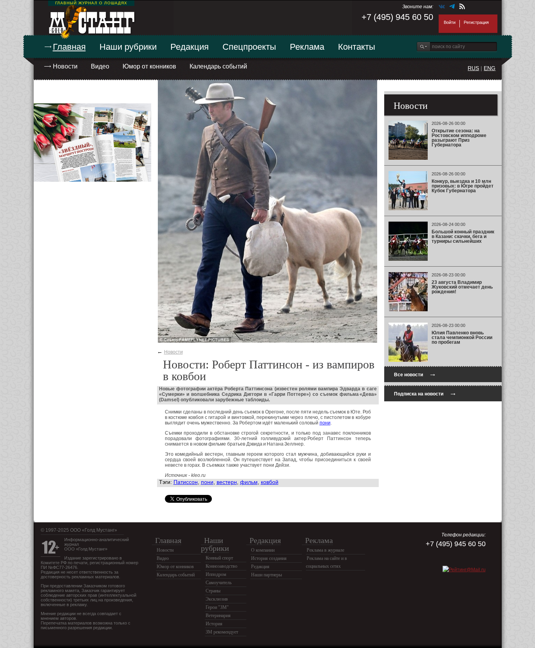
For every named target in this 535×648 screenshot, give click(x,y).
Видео (100, 66)
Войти (449, 22)
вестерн (227, 482)
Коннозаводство (221, 566)
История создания (269, 558)
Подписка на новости (425, 393)
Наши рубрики (128, 47)
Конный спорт (219, 558)
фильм (249, 482)
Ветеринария (218, 615)
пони (325, 423)
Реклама (307, 47)
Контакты (356, 47)
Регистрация (476, 22)
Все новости (415, 374)
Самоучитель (218, 582)
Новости (65, 66)
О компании (263, 550)
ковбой (269, 482)
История (214, 623)
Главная (69, 47)
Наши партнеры (266, 575)
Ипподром (216, 574)
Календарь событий (218, 66)
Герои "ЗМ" (217, 607)
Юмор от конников (149, 66)
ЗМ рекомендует (222, 632)
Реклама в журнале (325, 550)
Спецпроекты (249, 47)
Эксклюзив (217, 599)
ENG (489, 68)
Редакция (189, 47)
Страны (213, 591)
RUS (473, 68)
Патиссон (186, 482)
